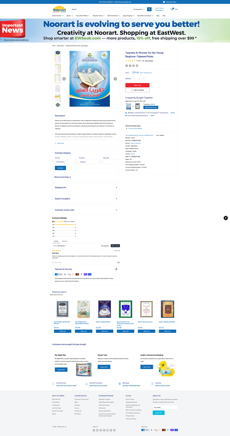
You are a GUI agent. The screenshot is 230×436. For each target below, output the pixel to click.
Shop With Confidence (144, 15)
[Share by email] (137, 65)
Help (164, 15)
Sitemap (77, 405)
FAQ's (76, 402)
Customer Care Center (81, 399)
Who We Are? (56, 399)
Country (57, 158)
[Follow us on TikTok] (111, 430)
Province (82, 158)
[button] (58, 52)
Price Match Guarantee (133, 413)
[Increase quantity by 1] (144, 79)
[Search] (149, 9)
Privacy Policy (130, 416)
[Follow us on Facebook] (94, 430)
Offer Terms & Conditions (134, 410)
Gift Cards (77, 414)
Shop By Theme (97, 15)
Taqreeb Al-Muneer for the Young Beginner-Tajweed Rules (148, 113)
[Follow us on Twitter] (97, 430)
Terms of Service (131, 419)
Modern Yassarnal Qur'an (145, 322)
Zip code (106, 158)
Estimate (60, 168)
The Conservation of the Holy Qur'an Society (139, 135)
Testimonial (55, 405)
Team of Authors (136, 143)
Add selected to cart (150, 107)
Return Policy (130, 399)
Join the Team (56, 408)
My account (159, 10)
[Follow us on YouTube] (107, 430)
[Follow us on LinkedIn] (114, 430)
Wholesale (102, 408)
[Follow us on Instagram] (100, 430)
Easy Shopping (127, 15)
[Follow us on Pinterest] (104, 430)
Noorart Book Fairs (105, 411)
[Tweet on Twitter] (133, 65)
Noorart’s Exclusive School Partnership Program (107, 415)
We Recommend (113, 15)
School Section (57, 15)
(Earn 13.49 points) (146, 73)
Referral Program (104, 405)
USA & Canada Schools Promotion (133, 406)
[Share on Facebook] (126, 65)
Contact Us (77, 411)
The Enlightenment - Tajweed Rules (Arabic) (82, 322)
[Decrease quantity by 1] (134, 79)
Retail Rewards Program (106, 402)
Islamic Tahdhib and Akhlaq (167, 322)
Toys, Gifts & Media (82, 15)
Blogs (54, 414)
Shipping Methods (131, 402)
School (133, 154)
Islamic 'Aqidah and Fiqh (103, 322)
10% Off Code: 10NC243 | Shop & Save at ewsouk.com (115, 2)
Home (53, 45)
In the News (55, 402)
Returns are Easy (61, 177)
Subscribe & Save (171, 2)
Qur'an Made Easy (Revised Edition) (138, 115)
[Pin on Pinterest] (130, 65)
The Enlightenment (135, 128)
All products (60, 45)
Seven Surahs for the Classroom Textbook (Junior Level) (125, 323)
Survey (76, 408)
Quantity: (128, 78)
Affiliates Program (104, 399)
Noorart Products (57, 411)
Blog (158, 15)
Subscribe (158, 413)
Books (69, 15)
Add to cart (137, 85)
